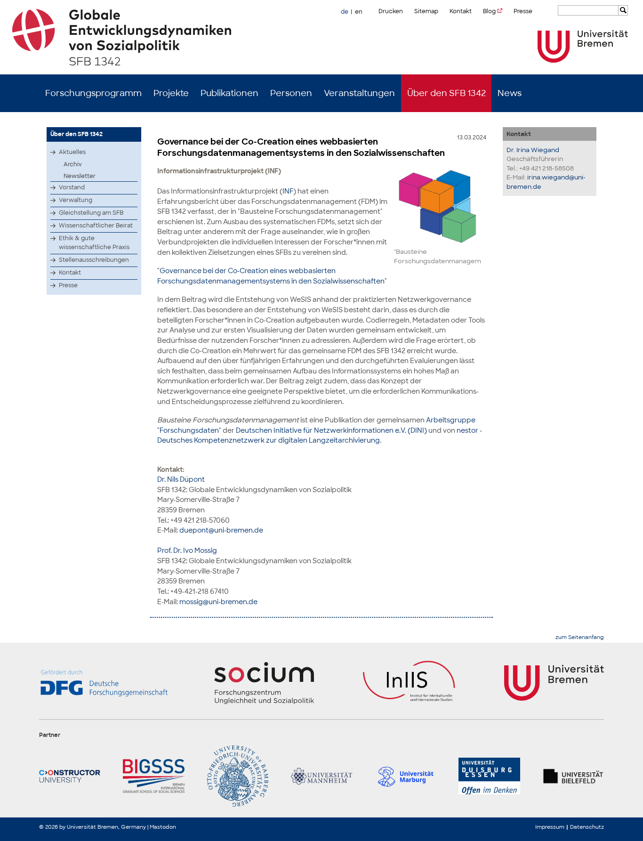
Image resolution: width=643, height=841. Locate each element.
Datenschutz (587, 827)
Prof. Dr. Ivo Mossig (187, 550)
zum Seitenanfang (579, 637)
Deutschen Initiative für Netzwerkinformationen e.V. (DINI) (331, 430)
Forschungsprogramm (93, 93)
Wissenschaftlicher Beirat (96, 225)
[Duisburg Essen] (489, 776)
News (510, 93)
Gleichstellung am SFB (91, 213)
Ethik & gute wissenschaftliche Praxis (94, 243)
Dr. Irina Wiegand (532, 150)
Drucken (390, 11)
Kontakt (461, 11)
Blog (489, 11)
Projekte (171, 93)
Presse (523, 11)
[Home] (321, 37)
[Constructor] (69, 776)
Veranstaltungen (359, 93)
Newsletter (80, 176)
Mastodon (163, 827)
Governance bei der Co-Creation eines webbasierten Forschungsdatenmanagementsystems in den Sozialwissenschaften (301, 147)
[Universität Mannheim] (321, 776)
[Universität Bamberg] (237, 776)
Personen (291, 93)
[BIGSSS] (153, 776)
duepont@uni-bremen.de (221, 530)
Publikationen (229, 93)
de (344, 12)
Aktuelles (72, 152)
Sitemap (426, 11)
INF (287, 190)
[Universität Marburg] (405, 776)
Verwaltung (75, 200)
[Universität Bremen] (583, 46)
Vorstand (72, 187)
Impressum (549, 827)
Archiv (73, 164)
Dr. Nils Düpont (181, 479)
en (358, 12)
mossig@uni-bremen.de (218, 601)
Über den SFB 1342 (446, 93)
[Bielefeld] (573, 776)
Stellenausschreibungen (94, 260)
